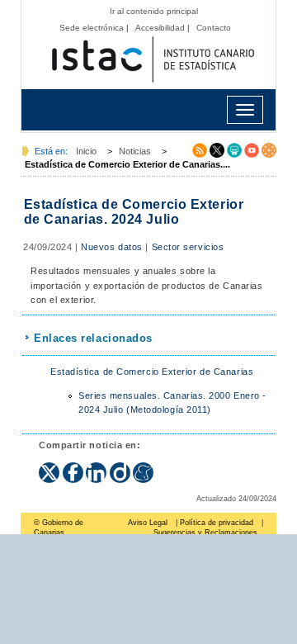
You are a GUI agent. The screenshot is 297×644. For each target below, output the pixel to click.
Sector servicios (188, 247)
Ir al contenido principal (154, 11)
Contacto (213, 27)
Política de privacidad (216, 523)
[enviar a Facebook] (75, 467)
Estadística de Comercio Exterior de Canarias (151, 371)
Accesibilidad (160, 27)
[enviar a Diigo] (122, 467)
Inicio (86, 151)
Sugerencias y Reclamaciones (205, 532)
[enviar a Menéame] (143, 467)
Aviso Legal (147, 523)
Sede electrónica (91, 27)
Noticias (135, 151)
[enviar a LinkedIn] (98, 467)
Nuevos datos (112, 247)
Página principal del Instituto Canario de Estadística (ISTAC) (153, 60)
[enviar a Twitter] (51, 467)
